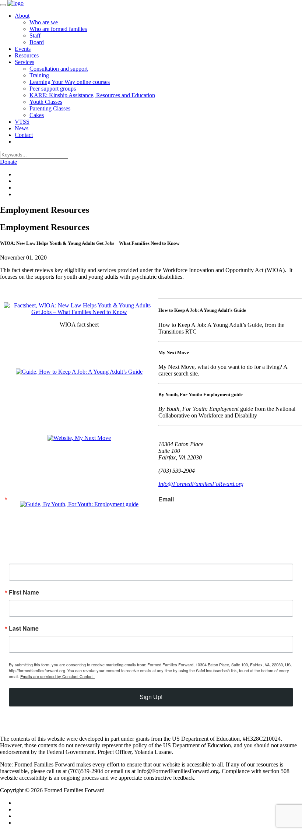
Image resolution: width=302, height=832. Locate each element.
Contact (24, 135)
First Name (24, 592)
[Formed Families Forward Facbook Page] (17, 174)
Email (166, 499)
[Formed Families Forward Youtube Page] (17, 194)
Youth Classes (45, 102)
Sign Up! (151, 697)
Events (23, 49)
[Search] (18, 141)
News (21, 128)
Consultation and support (58, 69)
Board (36, 42)
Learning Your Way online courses (69, 82)
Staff (35, 35)
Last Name (24, 628)
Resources (27, 55)
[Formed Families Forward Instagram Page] (17, 187)
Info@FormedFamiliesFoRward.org (200, 484)
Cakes (36, 115)
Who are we (43, 22)
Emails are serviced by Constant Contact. (57, 676)
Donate (8, 162)
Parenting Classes (49, 108)
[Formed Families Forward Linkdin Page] (17, 181)
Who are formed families (58, 29)
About (22, 16)
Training (39, 75)
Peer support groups (52, 88)
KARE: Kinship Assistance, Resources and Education (92, 95)
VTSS (22, 122)
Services (24, 62)
